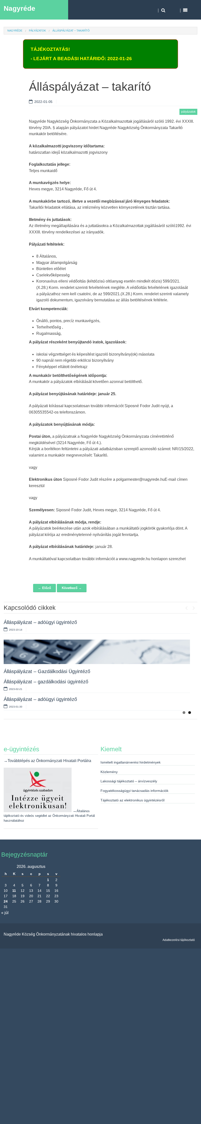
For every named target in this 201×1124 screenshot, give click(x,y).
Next (193, 607)
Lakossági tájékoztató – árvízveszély (128, 781)
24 (6, 901)
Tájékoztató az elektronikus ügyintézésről (132, 800)
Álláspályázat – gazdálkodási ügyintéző (46, 681)
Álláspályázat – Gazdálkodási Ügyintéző (47, 671)
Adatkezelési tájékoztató (179, 940)
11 (14, 891)
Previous (186, 607)
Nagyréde (19, 8)
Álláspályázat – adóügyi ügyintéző (40, 622)
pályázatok (37, 30)
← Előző (44, 588)
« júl (5, 913)
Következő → (72, 588)
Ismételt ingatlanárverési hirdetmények (130, 762)
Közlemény (109, 772)
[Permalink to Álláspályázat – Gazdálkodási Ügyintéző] (97, 652)
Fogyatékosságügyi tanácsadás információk (134, 791)
